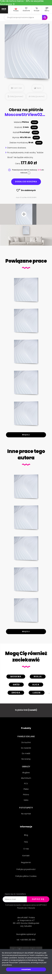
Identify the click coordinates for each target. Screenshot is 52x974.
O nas (26, 848)
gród (16, 684)
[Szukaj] (44, 17)
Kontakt (26, 855)
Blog (26, 835)
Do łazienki (26, 748)
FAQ (26, 842)
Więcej (26, 435)
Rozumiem (26, 969)
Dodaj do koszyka (26, 181)
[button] (16, 9)
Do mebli (26, 753)
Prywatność (22, 908)
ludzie (37, 692)
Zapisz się (38, 899)
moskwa (15, 676)
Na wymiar (26, 813)
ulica (35, 684)
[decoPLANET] (4, 9)
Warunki (31, 908)
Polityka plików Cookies (26, 876)
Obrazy (26, 766)
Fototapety (26, 807)
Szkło (26, 800)
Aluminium (26, 778)
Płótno (26, 794)
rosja (38, 676)
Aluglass (26, 772)
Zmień (34, 122)
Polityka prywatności (26, 869)
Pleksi (26, 789)
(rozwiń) (32, 710)
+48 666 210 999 (27, 939)
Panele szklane (26, 736)
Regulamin (26, 862)
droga (16, 692)
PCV (26, 783)
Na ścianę (26, 759)
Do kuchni (26, 742)
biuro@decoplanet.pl (26, 934)
